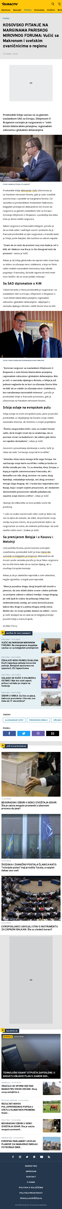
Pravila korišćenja (31, 1198)
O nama (31, 1182)
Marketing (31, 1166)
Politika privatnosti (31, 1193)
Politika (6, 18)
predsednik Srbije (38, 720)
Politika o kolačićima (31, 1187)
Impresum (31, 1171)
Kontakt (31, 1177)
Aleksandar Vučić (29, 190)
